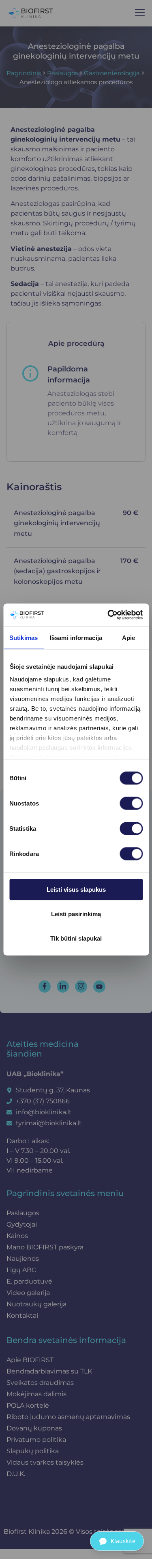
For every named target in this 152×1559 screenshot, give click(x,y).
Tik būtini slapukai (76, 938)
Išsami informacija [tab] (76, 637)
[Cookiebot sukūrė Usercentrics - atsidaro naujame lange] (108, 615)
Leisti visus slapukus (76, 889)
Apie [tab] (128, 637)
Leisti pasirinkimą (76, 913)
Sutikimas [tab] (23, 637)
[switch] (131, 803)
